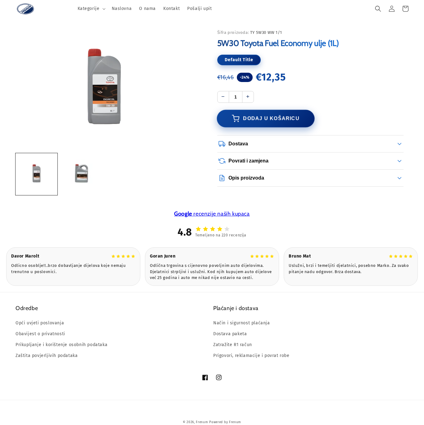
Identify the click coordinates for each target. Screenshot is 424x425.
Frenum (202, 422)
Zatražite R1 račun (232, 344)
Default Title (239, 59)
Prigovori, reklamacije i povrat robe (251, 355)
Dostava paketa (230, 333)
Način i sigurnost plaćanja (241, 323)
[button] (91, 8)
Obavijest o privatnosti (40, 333)
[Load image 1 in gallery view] (36, 174)
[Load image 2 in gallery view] (81, 174)
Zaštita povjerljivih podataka (47, 355)
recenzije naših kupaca (212, 213)
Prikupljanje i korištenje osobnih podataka (61, 344)
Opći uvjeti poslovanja (40, 323)
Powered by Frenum (225, 422)
